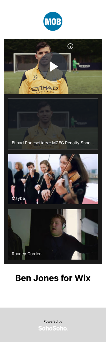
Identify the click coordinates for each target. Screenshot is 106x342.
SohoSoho (53, 328)
